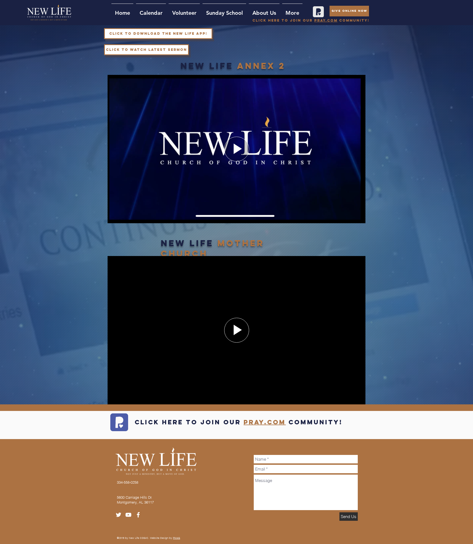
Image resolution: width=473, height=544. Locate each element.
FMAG (176, 537)
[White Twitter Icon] (118, 514)
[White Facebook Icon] (138, 514)
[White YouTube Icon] (128, 514)
